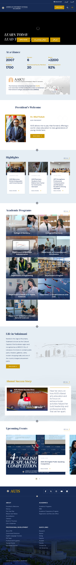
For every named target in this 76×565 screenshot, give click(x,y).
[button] (36, 478)
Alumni (41, 533)
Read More (36, 136)
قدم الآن (55, 40)
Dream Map (58, 2)
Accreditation (10, 516)
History (8, 509)
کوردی (66, 2)
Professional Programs (13, 540)
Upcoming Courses (12, 545)
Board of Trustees (11, 521)
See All (66, 158)
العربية (72, 2)
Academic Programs (45, 506)
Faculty (41, 543)
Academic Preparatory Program (48, 511)
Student (41, 540)
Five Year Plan (10, 511)
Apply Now (59, 7)
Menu (72, 7)
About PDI (9, 531)
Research (42, 531)
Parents (41, 538)
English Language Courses (14, 536)
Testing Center (10, 543)
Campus (8, 518)
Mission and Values (12, 514)
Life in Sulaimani (11, 523)
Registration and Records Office (49, 514)
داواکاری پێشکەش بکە (40, 40)
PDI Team (9, 538)
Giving (41, 536)
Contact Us (42, 545)
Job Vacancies (43, 548)
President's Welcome (12, 506)
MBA (40, 509)
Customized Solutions (13, 533)
